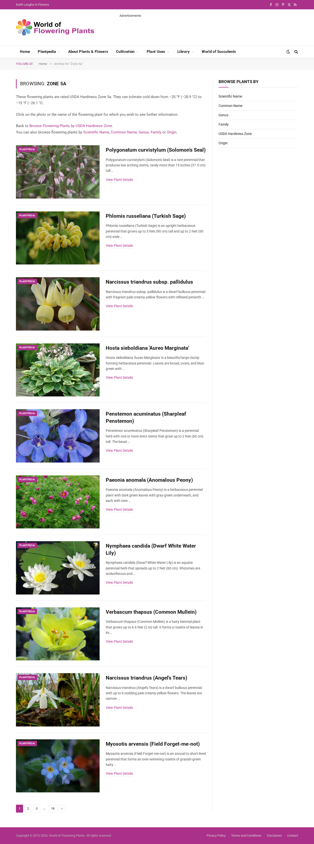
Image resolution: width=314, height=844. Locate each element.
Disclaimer (274, 835)
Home (25, 51)
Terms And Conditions (246, 835)
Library (183, 51)
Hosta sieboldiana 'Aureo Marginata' (147, 348)
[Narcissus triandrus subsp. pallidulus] (58, 304)
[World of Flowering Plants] (55, 27)
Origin (171, 132)
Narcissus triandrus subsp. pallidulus (149, 282)
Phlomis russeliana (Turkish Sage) (146, 216)
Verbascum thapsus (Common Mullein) (151, 612)
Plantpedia (47, 51)
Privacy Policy (216, 835)
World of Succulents (219, 51)
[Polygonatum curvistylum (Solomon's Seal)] (58, 172)
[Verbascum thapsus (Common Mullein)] (58, 634)
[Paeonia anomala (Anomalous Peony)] (58, 502)
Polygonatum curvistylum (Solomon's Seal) (156, 150)
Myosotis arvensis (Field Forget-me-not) (153, 744)
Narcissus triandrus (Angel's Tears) (146, 678)
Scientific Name (96, 132)
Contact (292, 835)
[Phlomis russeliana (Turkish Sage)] (58, 238)
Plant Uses (156, 51)
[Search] (295, 51)
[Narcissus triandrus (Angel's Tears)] (58, 700)
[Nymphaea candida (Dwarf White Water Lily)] (58, 568)
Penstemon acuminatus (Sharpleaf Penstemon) (146, 417)
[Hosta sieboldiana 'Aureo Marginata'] (58, 370)
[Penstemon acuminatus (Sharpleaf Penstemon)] (58, 436)
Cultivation (125, 51)
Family (156, 132)
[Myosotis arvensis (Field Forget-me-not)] (58, 766)
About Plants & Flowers (88, 51)
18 (52, 808)
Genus (144, 132)
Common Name (124, 132)
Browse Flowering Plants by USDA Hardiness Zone (70, 126)
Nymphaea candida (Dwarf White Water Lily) (151, 549)
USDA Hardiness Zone (235, 134)
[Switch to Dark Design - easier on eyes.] (288, 52)
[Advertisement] (208, 29)
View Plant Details (119, 180)
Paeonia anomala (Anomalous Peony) (149, 480)
